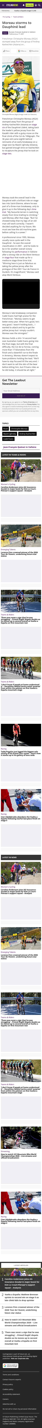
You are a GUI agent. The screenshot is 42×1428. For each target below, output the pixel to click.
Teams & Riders (18, 17)
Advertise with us (9, 1404)
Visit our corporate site (20, 1358)
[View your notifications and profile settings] (24, 5)
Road (5, 428)
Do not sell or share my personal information (19, 1409)
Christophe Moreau (19, 428)
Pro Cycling (6, 17)
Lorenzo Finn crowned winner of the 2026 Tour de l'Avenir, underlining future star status (22, 1310)
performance (21, 251)
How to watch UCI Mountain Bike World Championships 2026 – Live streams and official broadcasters (21, 1323)
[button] (39, 5)
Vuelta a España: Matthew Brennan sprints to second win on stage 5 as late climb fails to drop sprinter (22, 1297)
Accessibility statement (11, 1394)
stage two (6, 153)
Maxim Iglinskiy (9, 434)
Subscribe (29, 5)
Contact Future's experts (12, 1379)
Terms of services (29, 402)
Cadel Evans (8, 439)
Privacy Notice (32, 404)
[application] (21, 292)
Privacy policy (8, 1384)
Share (8, 51)
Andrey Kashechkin (27, 434)
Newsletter (35, 51)
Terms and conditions (11, 1375)
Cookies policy (8, 1389)
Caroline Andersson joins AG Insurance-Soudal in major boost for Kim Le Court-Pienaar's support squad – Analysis (22, 1283)
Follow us (23, 51)
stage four (9, 257)
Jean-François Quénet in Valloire (23, 32)
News (5, 33)
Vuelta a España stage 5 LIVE (25, 11)
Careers (6, 1399)
